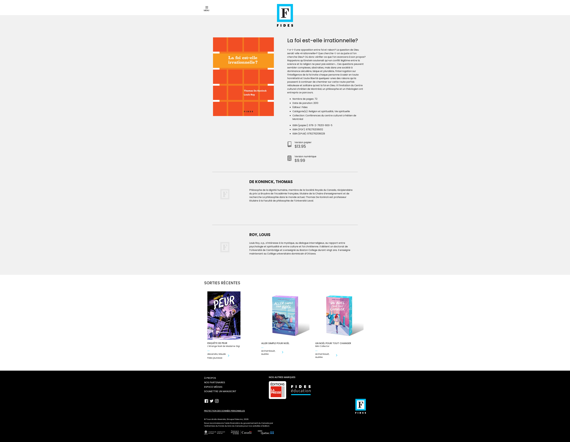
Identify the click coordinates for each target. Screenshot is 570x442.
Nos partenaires (214, 382)
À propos (210, 378)
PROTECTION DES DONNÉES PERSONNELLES (224, 411)
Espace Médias (213, 387)
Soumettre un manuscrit (220, 391)
